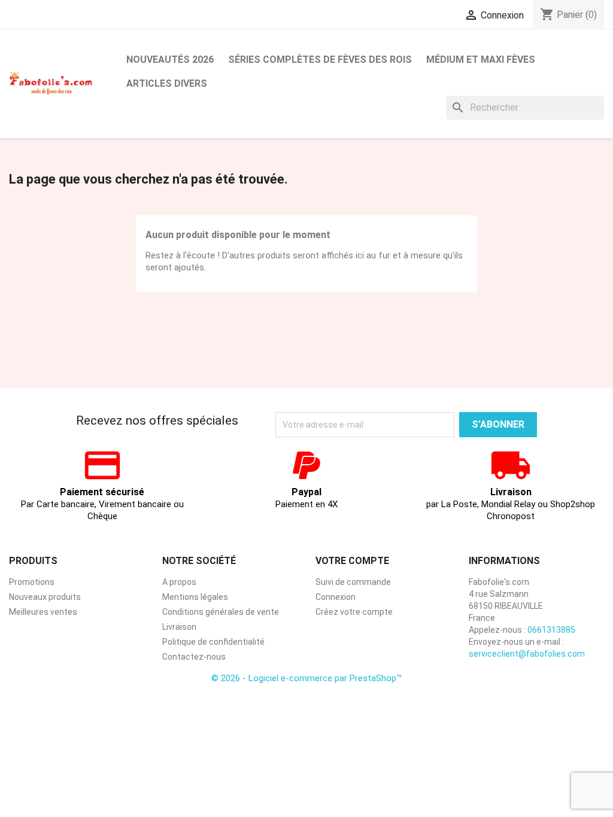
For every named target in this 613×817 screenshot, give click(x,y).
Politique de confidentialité (213, 642)
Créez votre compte (354, 612)
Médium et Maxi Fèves (480, 59)
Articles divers (166, 83)
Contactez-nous (194, 656)
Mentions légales (195, 597)
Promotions (31, 582)
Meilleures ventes (43, 612)
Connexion (335, 597)
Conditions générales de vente (220, 612)
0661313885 (551, 630)
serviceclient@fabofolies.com (527, 654)
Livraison (179, 627)
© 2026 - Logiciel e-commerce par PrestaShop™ (306, 678)
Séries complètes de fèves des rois (320, 59)
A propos (179, 582)
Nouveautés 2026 (170, 59)
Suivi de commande (353, 582)
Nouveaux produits (45, 597)
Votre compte (352, 560)
